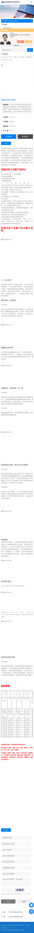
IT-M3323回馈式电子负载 (15, 912)
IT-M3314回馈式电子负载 (15, 916)
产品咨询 (9, 136)
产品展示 (15, 57)
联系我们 (25, 136)
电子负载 (4, 24)
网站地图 (21, 930)
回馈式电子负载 (7, 28)
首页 (10, 57)
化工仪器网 (9, 930)
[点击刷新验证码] (19, 890)
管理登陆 (16, 930)
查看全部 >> (17, 45)
